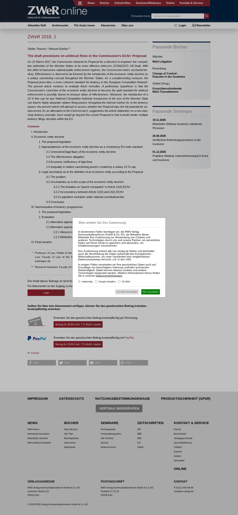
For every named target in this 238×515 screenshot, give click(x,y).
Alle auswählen (150, 291)
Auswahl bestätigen (127, 291)
